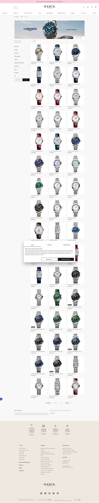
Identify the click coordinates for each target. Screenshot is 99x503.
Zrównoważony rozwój (24, 450)
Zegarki (22, 16)
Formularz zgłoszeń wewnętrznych (69, 452)
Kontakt (21, 470)
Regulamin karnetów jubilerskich (48, 453)
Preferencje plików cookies (68, 450)
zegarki (37, 413)
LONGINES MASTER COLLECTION (37, 62)
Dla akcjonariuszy (23, 455)
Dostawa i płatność (45, 457)
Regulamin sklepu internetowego (48, 448)
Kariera (21, 465)
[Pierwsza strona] (44, 403)
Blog (20, 468)
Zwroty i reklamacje (45, 459)
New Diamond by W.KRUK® (47, 468)
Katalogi (42, 474)
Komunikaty (21, 457)
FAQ (42, 455)
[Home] (49, 7)
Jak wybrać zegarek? (45, 463)
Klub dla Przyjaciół (24, 462)
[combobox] (39, 41)
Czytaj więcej (52, 413)
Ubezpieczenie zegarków (46, 464)
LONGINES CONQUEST (72, 62)
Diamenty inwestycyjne (46, 472)
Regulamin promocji (45, 452)
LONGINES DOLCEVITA (35, 84)
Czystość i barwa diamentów (47, 470)
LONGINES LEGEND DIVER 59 (73, 284)
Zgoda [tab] (32, 245)
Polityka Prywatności (66, 448)
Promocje (43, 450)
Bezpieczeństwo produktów (47, 461)
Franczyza (21, 453)
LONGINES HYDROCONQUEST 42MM (74, 306)
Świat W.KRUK (22, 448)
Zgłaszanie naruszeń (66, 453)
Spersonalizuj (48, 259)
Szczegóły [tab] (49, 244)
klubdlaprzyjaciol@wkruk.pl (67, 467)
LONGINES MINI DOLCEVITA (36, 262)
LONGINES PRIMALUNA (72, 240)
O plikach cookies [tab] (66, 244)
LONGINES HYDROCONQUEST (73, 151)
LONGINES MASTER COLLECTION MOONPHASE (37, 240)
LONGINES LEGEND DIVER (54, 306)
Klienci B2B (21, 452)
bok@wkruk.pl (65, 463)
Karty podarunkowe (45, 466)
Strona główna (16, 16)
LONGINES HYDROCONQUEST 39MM (56, 329)
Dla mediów (21, 459)
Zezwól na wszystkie (66, 259)
